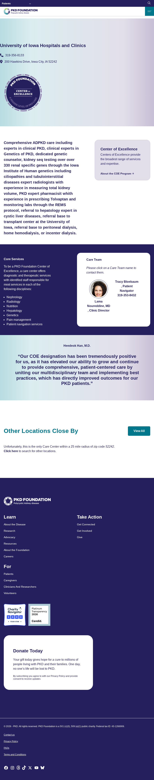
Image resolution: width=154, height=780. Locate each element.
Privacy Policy (11, 741)
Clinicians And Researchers (20, 586)
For (7, 566)
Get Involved (84, 530)
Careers (8, 556)
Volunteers (10, 593)
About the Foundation (16, 549)
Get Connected (86, 524)
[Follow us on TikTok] (24, 768)
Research (9, 530)
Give (79, 537)
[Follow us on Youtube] (36, 768)
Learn (10, 517)
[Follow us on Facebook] (6, 768)
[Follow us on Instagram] (12, 768)
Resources (10, 543)
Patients (6, 3)
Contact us (9, 735)
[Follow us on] (42, 768)
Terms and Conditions (15, 754)
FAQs (6, 748)
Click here (11, 451)
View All (139, 431)
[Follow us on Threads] (18, 768)
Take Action (89, 517)
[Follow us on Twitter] (30, 768)
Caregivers (10, 580)
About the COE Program (115, 173)
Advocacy (9, 537)
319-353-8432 (126, 295)
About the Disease (15, 524)
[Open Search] (149, 3)
